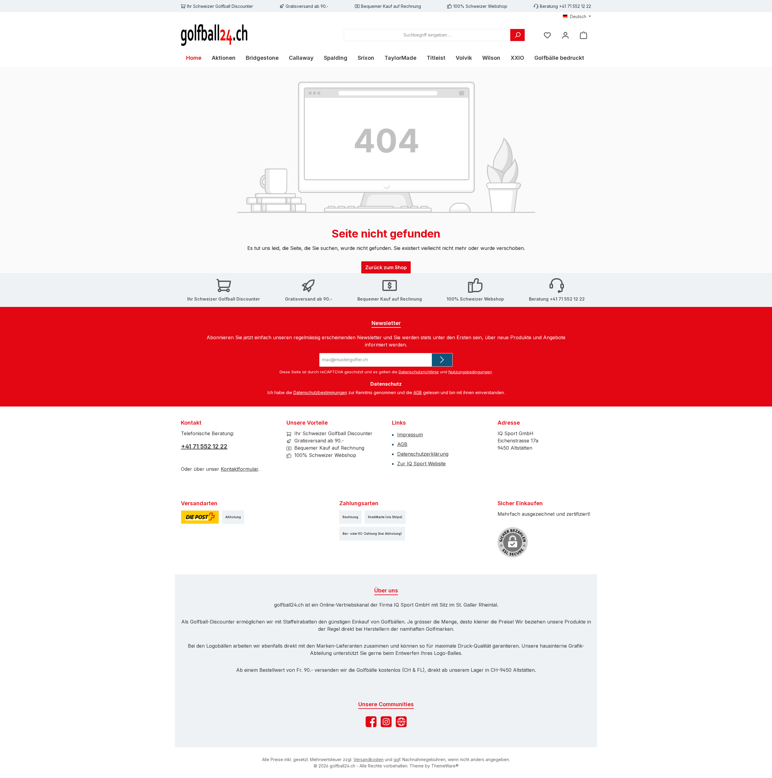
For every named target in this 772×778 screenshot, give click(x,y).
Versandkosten (368, 759)
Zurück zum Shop (386, 267)
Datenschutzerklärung (422, 454)
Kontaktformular (239, 469)
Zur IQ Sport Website (421, 464)
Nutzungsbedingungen (470, 371)
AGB (417, 392)
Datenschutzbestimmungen (320, 392)
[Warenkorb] (583, 35)
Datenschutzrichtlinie (419, 371)
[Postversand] (200, 517)
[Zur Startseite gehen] (214, 35)
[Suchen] (517, 35)
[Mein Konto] (565, 35)
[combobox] (427, 35)
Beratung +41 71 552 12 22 (565, 6)
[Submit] (442, 360)
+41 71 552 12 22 (204, 446)
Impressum (410, 435)
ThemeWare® (445, 765)
